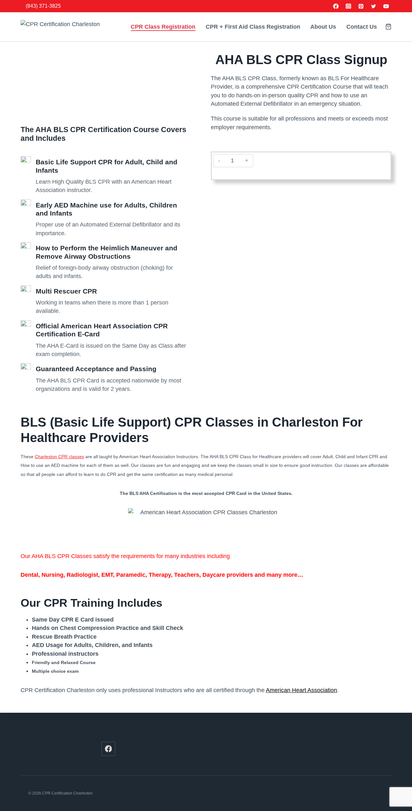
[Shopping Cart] (388, 27)
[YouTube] (385, 6)
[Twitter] (373, 6)
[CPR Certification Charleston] (67, 27)
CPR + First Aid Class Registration (253, 27)
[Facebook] (336, 6)
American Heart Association (301, 690)
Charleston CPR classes (59, 456)
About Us (323, 27)
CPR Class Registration (163, 27)
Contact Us (361, 27)
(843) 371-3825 (43, 6)
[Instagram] (348, 6)
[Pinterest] (361, 6)
